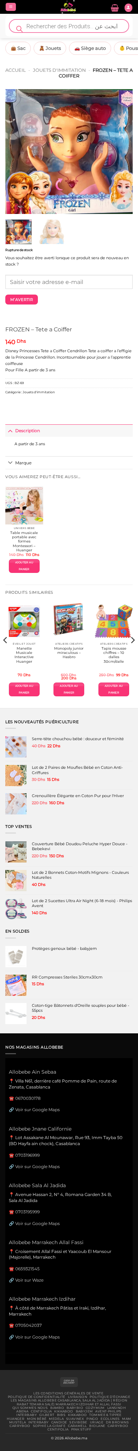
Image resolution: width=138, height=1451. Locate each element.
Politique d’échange (110, 1397)
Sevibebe (78, 1422)
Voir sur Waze (29, 1280)
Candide (59, 1422)
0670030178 (28, 1098)
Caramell (77, 1426)
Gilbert (46, 1415)
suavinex (75, 1419)
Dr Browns (117, 1422)
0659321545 (27, 1268)
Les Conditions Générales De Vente (68, 1393)
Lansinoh (116, 1408)
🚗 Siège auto (90, 48)
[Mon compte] (128, 8)
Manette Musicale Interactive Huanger (24, 654)
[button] (11, 7)
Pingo (92, 1419)
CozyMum (95, 1408)
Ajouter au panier (24, 565)
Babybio (75, 1408)
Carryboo (20, 1426)
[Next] (121, 151)
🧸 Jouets (50, 48)
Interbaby (26, 1415)
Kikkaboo (63, 1411)
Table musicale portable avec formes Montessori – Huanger (24, 541)
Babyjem (84, 1411)
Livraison (77, 1397)
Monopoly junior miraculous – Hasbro (69, 652)
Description (27, 430)
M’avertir (21, 299)
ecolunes (110, 1419)
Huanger (15, 1419)
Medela (56, 1419)
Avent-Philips (108, 1411)
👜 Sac (18, 48)
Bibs (61, 1415)
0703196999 (27, 1155)
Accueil (15, 70)
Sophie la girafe (49, 1426)
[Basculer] (10, 430)
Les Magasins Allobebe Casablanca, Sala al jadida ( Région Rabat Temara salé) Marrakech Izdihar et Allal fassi (69, 1402)
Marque (23, 462)
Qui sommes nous (30, 1408)
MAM (126, 1419)
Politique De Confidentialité (36, 1397)
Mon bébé (36, 1419)
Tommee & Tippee (105, 1415)
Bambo (57, 1408)
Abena (22, 1411)
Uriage (97, 1422)
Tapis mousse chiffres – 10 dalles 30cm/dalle (114, 654)
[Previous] (16, 151)
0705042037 (28, 1325)
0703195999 (27, 1211)
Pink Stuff (81, 1429)
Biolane (97, 1426)
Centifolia (41, 1411)
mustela (17, 1422)
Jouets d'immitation (59, 70)
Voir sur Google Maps (37, 1109)
